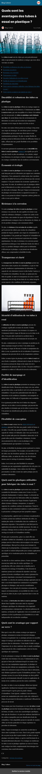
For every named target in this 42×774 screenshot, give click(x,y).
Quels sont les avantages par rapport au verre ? (17, 92)
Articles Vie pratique (16, 758)
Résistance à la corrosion (10, 72)
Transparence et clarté (10, 75)
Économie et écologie (9, 70)
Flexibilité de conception (10, 83)
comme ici (21, 151)
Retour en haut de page (33, 765)
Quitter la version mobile (21, 771)
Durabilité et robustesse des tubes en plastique (17, 67)
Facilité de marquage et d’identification (15, 81)
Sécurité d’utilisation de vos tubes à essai (15, 78)
